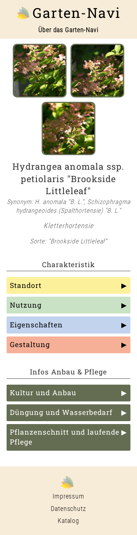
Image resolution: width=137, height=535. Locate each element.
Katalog (68, 520)
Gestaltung (30, 344)
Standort (26, 285)
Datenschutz (68, 508)
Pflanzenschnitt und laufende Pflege (64, 436)
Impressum (68, 496)
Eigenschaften (36, 324)
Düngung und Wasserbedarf (61, 412)
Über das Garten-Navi (68, 30)
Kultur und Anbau (43, 392)
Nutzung (26, 304)
